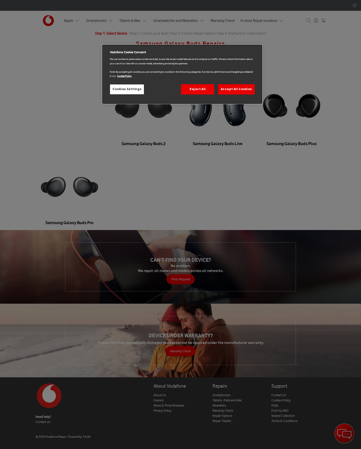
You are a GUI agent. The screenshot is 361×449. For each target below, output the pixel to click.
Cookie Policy (124, 76)
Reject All (198, 89)
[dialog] (182, 74)
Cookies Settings (126, 89)
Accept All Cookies (236, 89)
